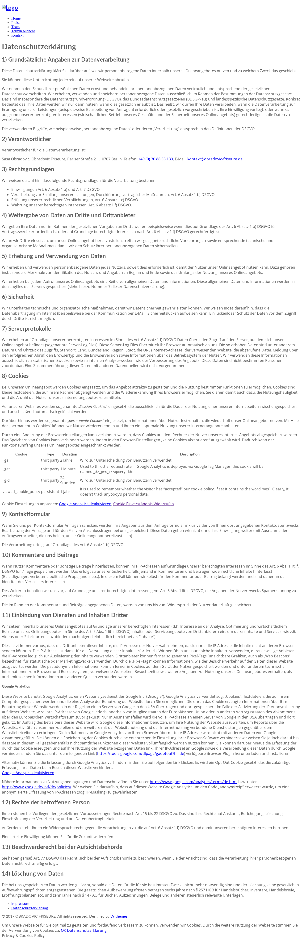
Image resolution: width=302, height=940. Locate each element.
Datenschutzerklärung (29, 908)
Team (15, 27)
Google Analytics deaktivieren (85, 503)
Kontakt (17, 35)
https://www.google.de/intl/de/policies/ (36, 787)
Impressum (20, 904)
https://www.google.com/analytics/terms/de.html (193, 781)
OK (63, 930)
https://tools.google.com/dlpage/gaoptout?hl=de (140, 753)
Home (16, 18)
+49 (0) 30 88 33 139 (155, 159)
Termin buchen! (23, 31)
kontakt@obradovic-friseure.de (215, 159)
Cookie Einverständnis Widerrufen (143, 503)
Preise (15, 23)
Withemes (118, 916)
